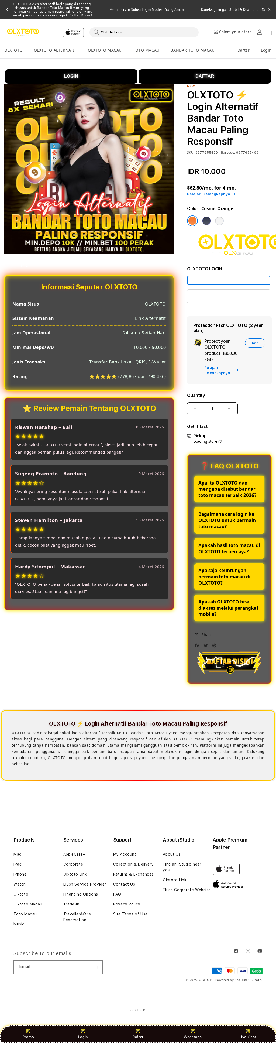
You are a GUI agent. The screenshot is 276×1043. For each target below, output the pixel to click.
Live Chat (247, 1037)
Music (19, 924)
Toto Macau (25, 914)
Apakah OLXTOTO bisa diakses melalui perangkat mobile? (228, 608)
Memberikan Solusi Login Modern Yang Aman (146, 10)
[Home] (23, 32)
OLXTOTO (13, 50)
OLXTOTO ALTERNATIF (55, 50)
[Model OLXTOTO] (228, 280)
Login (83, 1037)
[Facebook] (198, 647)
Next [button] (269, 9)
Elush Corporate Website (187, 890)
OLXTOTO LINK (208, 296)
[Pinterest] (215, 647)
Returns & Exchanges (133, 874)
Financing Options (80, 894)
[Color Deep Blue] (206, 221)
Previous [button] (7, 9)
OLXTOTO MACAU (105, 50)
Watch (19, 884)
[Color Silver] (219, 221)
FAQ (117, 894)
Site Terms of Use (130, 914)
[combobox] (144, 32)
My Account (124, 854)
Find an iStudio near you (182, 867)
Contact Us (124, 884)
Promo (28, 1037)
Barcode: (228, 152)
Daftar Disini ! (80, 15)
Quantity (196, 395)
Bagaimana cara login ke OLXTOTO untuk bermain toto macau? (227, 520)
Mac (17, 854)
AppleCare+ (74, 854)
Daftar (138, 1037)
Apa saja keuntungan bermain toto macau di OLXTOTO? (224, 576)
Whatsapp (193, 1037)
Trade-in (71, 904)
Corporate (73, 864)
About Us (172, 854)
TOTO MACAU (146, 50)
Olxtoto (20, 894)
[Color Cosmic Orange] (192, 220)
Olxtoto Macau (27, 904)
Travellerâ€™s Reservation (77, 917)
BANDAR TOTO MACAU (193, 50)
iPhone (20, 874)
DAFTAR (205, 76)
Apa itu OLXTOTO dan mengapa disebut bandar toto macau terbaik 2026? (227, 489)
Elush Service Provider (84, 884)
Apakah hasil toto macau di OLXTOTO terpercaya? (229, 548)
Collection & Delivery (133, 864)
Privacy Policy (126, 904)
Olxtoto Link (75, 874)
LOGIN (71, 76)
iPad (17, 864)
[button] (13, 50)
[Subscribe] (96, 967)
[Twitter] (207, 647)
